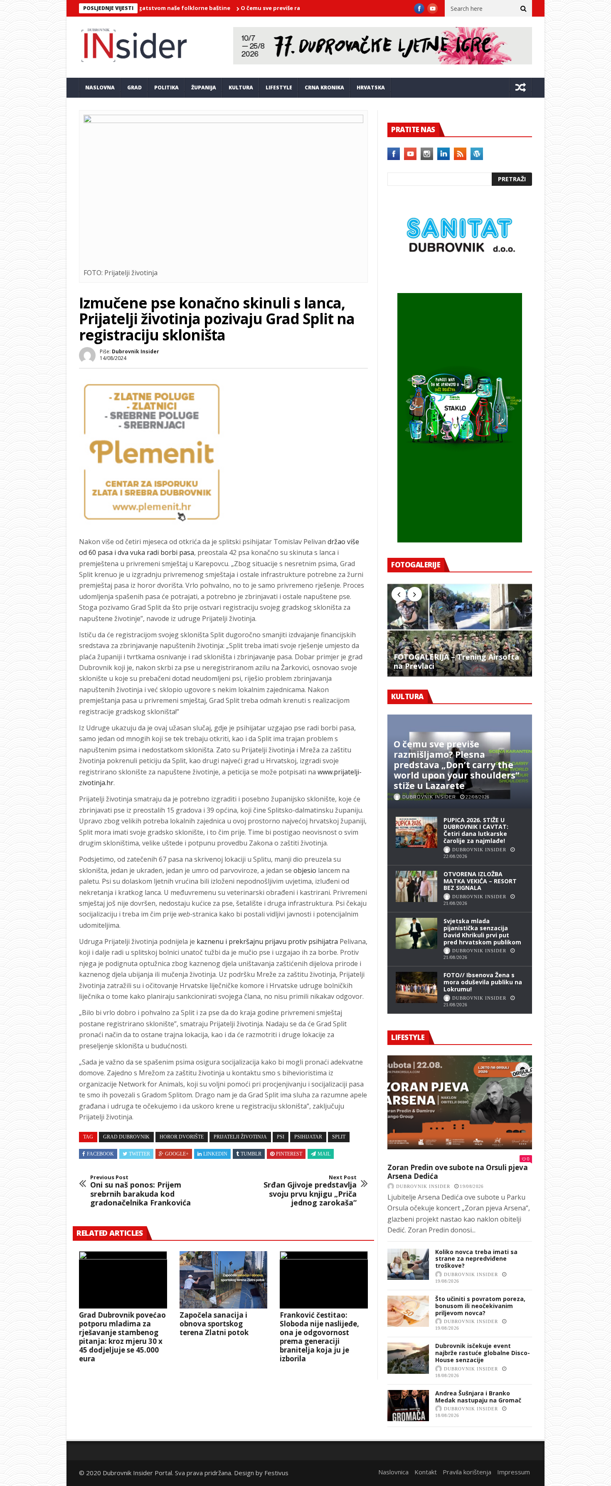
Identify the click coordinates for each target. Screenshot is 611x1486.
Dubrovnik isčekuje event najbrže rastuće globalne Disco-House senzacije (482, 1353)
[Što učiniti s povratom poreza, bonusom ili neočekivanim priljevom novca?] (408, 1311)
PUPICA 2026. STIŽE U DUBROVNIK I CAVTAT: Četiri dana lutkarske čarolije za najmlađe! (475, 830)
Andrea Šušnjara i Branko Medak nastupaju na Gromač (478, 1396)
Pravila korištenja (467, 1472)
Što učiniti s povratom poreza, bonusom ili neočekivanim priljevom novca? (480, 1306)
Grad (134, 87)
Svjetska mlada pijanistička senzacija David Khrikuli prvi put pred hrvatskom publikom (482, 931)
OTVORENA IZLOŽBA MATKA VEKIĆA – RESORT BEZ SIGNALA (480, 881)
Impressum (513, 1472)
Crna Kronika (324, 87)
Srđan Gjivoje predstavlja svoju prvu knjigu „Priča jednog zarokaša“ (310, 1191)
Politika (166, 87)
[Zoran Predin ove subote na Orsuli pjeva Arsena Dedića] (459, 1102)
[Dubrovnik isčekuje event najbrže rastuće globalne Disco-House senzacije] (408, 1358)
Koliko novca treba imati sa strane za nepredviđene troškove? (476, 1259)
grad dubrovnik (126, 1137)
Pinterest (289, 1154)
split (338, 1137)
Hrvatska (371, 87)
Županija (203, 87)
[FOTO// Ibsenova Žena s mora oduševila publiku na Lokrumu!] (416, 987)
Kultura (241, 87)
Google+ (177, 1154)
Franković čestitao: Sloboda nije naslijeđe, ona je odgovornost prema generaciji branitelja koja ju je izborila (319, 1336)
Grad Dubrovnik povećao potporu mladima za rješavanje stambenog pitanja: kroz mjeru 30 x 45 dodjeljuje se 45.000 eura (122, 1336)
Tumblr (251, 1154)
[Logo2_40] (459, 275)
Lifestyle (279, 87)
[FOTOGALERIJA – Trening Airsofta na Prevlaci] (459, 630)
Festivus (276, 1473)
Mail (324, 1154)
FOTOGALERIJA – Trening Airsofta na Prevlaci (456, 661)
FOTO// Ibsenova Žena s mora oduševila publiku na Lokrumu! (482, 982)
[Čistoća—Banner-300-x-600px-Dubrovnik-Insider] (459, 540)
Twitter (139, 1154)
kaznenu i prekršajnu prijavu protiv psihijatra (267, 941)
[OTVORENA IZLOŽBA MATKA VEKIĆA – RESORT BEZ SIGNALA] (416, 886)
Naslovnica (393, 1472)
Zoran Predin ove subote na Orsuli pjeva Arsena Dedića (457, 1172)
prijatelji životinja (240, 1137)
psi (280, 1137)
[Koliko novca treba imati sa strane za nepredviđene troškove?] (408, 1264)
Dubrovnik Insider (135, 351)
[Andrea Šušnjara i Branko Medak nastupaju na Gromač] (408, 1405)
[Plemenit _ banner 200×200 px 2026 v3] (151, 522)
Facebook (100, 1154)
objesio (304, 870)
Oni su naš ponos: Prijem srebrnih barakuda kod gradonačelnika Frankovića (140, 1191)
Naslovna (100, 87)
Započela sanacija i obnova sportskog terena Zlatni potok (214, 1323)
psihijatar (308, 1137)
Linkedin (215, 1154)
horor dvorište (182, 1137)
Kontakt (425, 1472)
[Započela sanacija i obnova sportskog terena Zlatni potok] (224, 1280)
